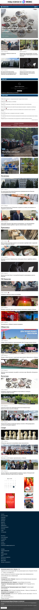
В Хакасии (33, 125)
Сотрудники (3, 538)
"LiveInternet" (2, 603)
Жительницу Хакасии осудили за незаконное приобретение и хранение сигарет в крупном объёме (18, 110)
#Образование (4, 553)
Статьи (2, 542)
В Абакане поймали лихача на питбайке (8, 101)
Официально (3, 525)
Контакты (3, 535)
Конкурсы (3, 543)
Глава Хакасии (15, 4)
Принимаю (4, 607)
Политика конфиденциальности (8, 545)
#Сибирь (3, 549)
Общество (5, 327)
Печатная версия (4, 527)
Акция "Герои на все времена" (29, 4)
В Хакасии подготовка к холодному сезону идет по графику (12, 113)
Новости (3, 540)
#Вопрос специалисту (5, 562)
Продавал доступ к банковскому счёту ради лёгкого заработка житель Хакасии (16, 118)
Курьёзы (3, 522)
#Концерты (3, 558)
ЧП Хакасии (6, 279)
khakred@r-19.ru (17, 592)
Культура (5, 376)
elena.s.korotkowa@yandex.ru (7, 596)
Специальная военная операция (6, 4)
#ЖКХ (2, 552)
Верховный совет (21, 4)
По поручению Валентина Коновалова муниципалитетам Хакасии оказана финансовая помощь (19, 115)
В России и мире (4, 515)
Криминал (5, 227)
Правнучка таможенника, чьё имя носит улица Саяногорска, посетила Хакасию (16, 104)
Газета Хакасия (4, 537)
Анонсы (2, 514)
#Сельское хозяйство (5, 557)
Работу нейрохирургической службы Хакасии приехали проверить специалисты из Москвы (18, 106)
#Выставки (3, 560)
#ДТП (2, 555)
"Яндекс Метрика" (33, 602)
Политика (5, 176)
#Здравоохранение (5, 550)
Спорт (3, 428)
